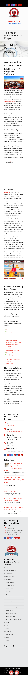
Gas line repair (9, 332)
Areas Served (9, 634)
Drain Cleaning (10, 582)
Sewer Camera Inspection (12, 595)
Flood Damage (9, 573)
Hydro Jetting (9, 355)
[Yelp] (21, 5)
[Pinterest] (16, 5)
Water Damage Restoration (13, 350)
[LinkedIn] (17, 455)
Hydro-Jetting (9, 588)
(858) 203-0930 (16, 1)
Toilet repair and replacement (13, 342)
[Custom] (8, 640)
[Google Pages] (9, 5)
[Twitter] (14, 5)
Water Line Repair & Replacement (14, 619)
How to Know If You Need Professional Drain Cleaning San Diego (14, 480)
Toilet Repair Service (11, 604)
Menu (8, 27)
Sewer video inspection (11, 340)
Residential (8, 579)
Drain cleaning (9, 329)
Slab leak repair (10, 338)
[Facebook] (7, 5)
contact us (21, 161)
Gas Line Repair (10, 585)
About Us (7, 625)
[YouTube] (19, 5)
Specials (7, 622)
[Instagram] (12, 5)
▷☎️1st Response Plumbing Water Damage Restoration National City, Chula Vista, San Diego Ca (14, 13)
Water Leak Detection (10, 570)
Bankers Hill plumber (9, 161)
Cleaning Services (9, 576)
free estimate (8, 159)
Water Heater (9, 610)
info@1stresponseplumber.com (14, 3)
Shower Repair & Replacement (13, 601)
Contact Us (8, 631)
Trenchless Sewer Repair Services (14, 607)
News (7, 628)
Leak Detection (9, 348)
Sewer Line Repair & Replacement (14, 598)
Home (6, 567)
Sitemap (6, 674)
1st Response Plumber (9, 101)
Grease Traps (9, 357)
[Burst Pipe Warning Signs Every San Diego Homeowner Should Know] (7, 465)
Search (7, 637)
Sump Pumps (9, 363)
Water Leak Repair (10, 616)
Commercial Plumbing (11, 353)
